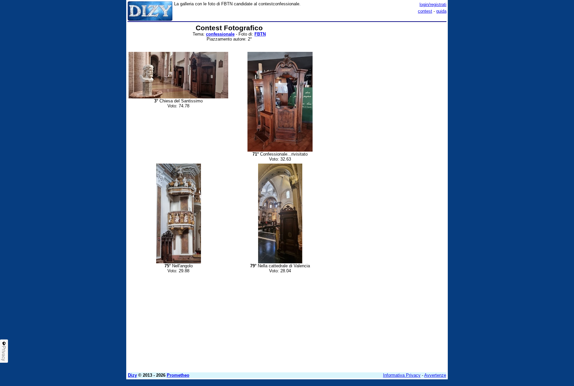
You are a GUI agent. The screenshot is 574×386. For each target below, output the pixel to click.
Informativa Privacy (402, 375)
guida (441, 11)
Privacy (4, 353)
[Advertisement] (396, 124)
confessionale (220, 34)
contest (425, 11)
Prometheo (178, 375)
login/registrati (433, 4)
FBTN (260, 34)
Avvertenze (435, 375)
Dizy (132, 375)
